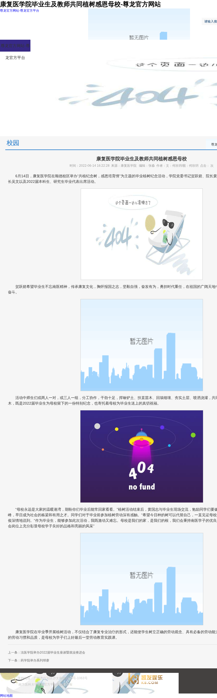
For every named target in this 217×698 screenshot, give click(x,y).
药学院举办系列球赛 (35, 660)
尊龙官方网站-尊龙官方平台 (19, 10)
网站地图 (6, 695)
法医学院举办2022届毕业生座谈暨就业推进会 (53, 652)
